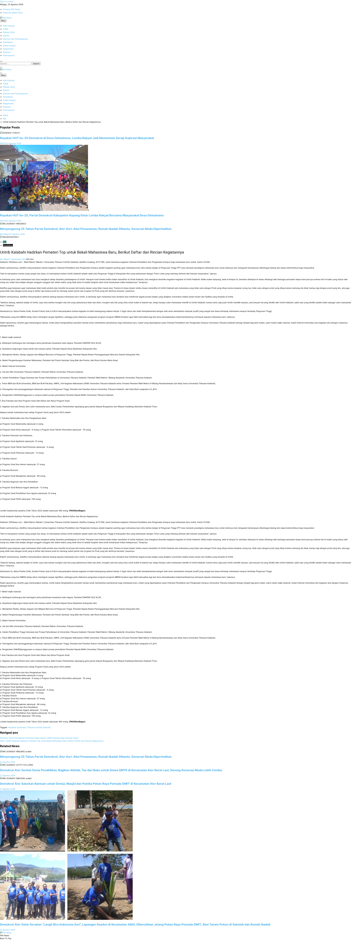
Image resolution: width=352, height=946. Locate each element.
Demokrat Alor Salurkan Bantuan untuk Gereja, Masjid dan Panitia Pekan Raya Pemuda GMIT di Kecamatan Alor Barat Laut (86, 783)
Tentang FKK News (11, 9)
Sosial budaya (9, 45)
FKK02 (3, 143)
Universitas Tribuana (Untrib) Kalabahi (33, 727)
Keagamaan (8, 49)
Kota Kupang (8, 25)
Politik (5, 29)
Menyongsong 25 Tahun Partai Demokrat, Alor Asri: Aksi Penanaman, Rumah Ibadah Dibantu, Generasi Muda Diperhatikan (86, 229)
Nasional (7, 52)
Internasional (8, 55)
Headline (12, 727)
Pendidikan (8, 42)
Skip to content (7, 1)
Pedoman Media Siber (13, 12)
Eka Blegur (5, 234)
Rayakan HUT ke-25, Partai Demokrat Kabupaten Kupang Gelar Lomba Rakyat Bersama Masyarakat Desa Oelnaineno (82, 215)
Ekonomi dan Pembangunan (15, 39)
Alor (4, 242)
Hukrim (6, 35)
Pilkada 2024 (9, 32)
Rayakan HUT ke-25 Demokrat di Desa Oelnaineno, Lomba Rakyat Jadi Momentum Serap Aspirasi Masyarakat (77, 138)
